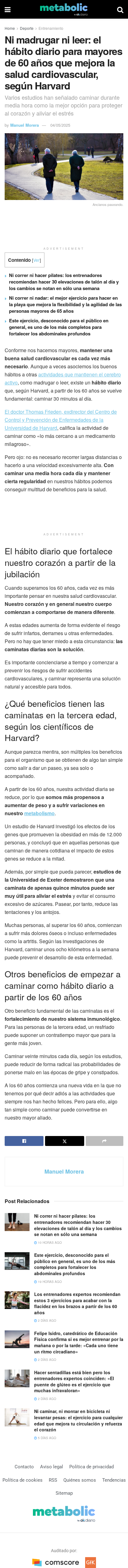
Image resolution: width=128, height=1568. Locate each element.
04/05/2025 (60, 125)
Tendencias (114, 1480)
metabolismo (39, 813)
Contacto (24, 1467)
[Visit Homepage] (64, 9)
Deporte (27, 28)
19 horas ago (49, 1281)
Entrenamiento (51, 28)
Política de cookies (22, 1480)
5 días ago (46, 1438)
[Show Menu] (8, 9)
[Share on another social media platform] (104, 1141)
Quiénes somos (79, 1480)
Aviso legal (51, 1467)
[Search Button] (120, 9)
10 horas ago (49, 1242)
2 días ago (46, 1320)
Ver (36, 260)
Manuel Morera (24, 125)
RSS (53, 1480)
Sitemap (64, 1493)
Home (10, 28)
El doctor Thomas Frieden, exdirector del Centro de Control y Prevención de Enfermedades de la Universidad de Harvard (61, 419)
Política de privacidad (91, 1467)
